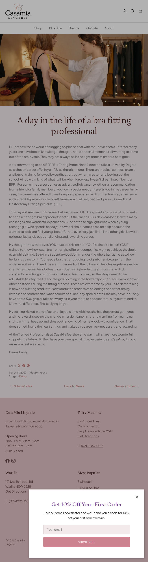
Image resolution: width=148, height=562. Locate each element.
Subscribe (86, 542)
